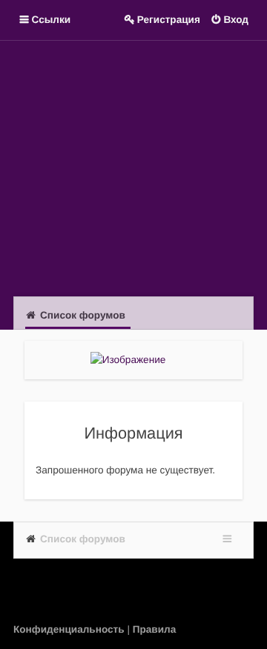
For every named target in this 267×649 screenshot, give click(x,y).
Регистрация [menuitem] (168, 19)
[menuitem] (70, 629)
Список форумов (82, 539)
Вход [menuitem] (235, 19)
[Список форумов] (133, 167)
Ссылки (51, 19)
